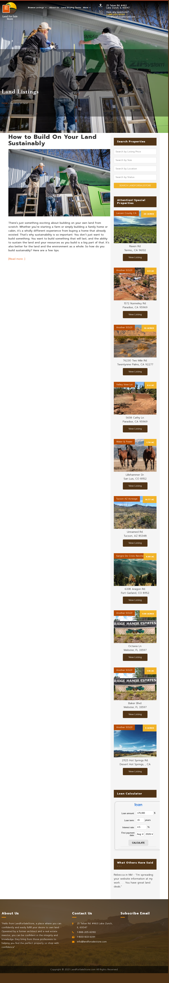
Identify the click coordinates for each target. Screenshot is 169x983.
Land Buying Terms (71, 7)
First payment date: (128, 834)
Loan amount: (128, 813)
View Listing (135, 257)
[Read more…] (16, 259)
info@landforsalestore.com (120, 16)
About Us (54, 7)
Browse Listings (36, 7)
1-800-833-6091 (86, 937)
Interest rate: (128, 827)
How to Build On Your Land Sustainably (52, 140)
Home (5, 103)
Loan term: (129, 820)
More (85, 7)
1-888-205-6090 (86, 932)
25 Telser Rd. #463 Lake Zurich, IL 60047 (118, 6)
